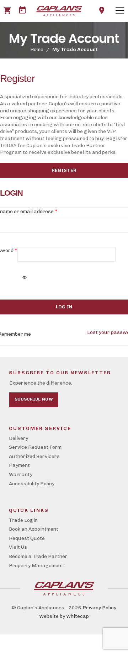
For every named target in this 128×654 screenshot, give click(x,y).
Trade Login (23, 520)
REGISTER (64, 170)
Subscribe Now (34, 399)
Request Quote (27, 538)
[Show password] (24, 277)
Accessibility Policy (31, 484)
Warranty (20, 474)
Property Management (36, 566)
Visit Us (18, 547)
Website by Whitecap (64, 616)
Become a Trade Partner (38, 556)
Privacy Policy (99, 608)
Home (36, 49)
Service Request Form (35, 447)
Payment (19, 465)
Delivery (18, 438)
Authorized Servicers (34, 456)
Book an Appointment (33, 529)
